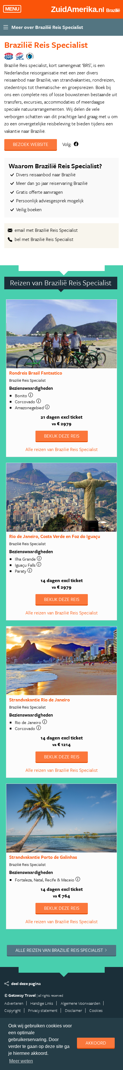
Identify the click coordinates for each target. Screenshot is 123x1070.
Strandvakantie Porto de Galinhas (43, 857)
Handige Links (41, 1003)
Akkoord (96, 1042)
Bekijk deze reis (61, 435)
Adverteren (13, 1003)
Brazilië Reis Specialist (46, 45)
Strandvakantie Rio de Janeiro (39, 699)
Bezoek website (30, 144)
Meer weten (21, 1061)
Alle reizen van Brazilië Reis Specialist (61, 449)
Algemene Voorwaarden (80, 1003)
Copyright (12, 1010)
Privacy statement (42, 1010)
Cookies (96, 1010)
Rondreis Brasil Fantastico (35, 372)
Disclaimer (73, 1010)
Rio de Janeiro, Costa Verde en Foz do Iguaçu (54, 536)
